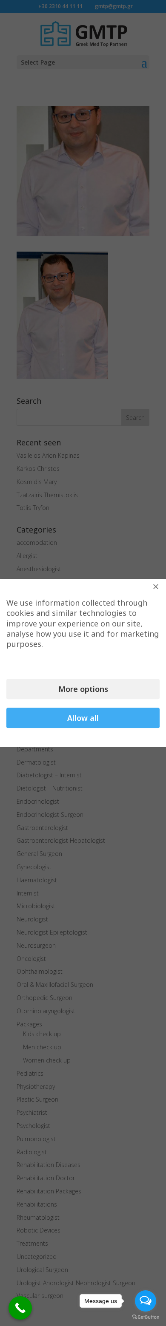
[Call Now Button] (20, 1308)
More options (83, 689)
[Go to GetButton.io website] (145, 1317)
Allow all (83, 718)
